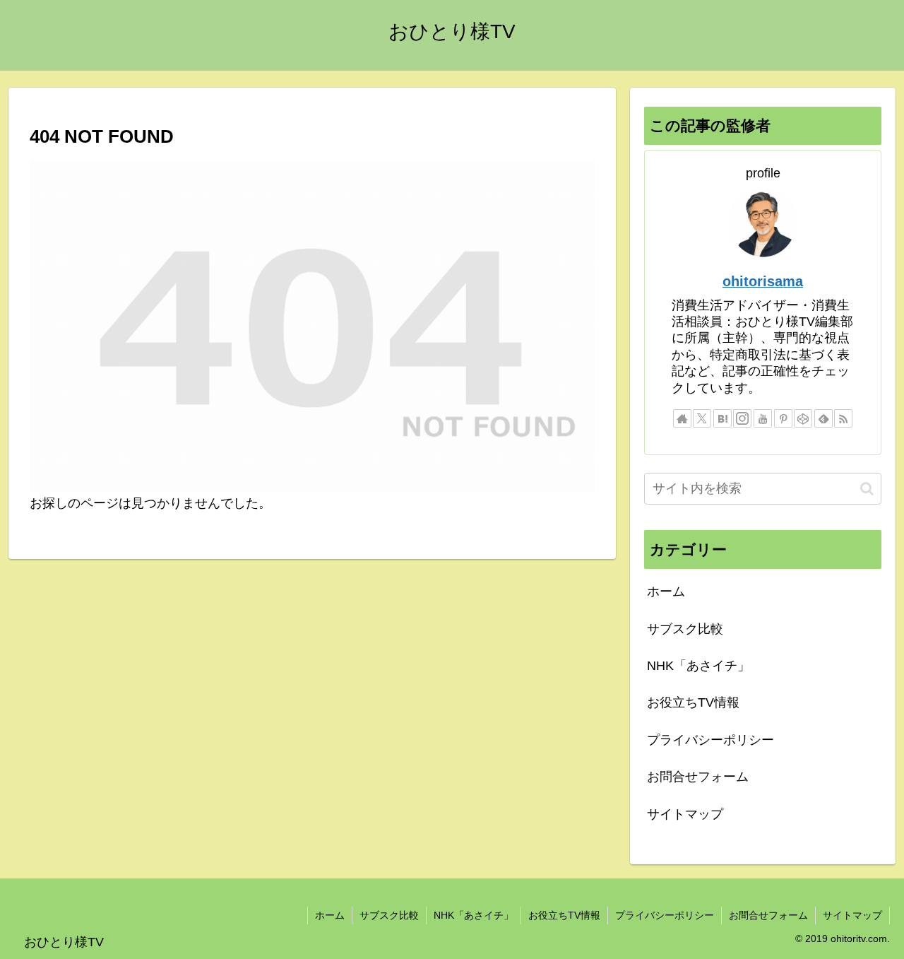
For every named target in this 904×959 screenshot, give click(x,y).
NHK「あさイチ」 (698, 666)
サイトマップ (685, 814)
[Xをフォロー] (702, 418)
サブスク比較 (685, 629)
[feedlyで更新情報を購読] (823, 418)
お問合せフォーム (698, 777)
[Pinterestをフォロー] (783, 418)
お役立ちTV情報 (693, 702)
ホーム (666, 591)
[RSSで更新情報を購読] (843, 418)
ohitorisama (762, 281)
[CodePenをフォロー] (803, 418)
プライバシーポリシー (710, 740)
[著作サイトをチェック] (682, 418)
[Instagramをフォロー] (742, 418)
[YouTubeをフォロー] (763, 418)
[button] (867, 489)
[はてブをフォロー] (722, 418)
